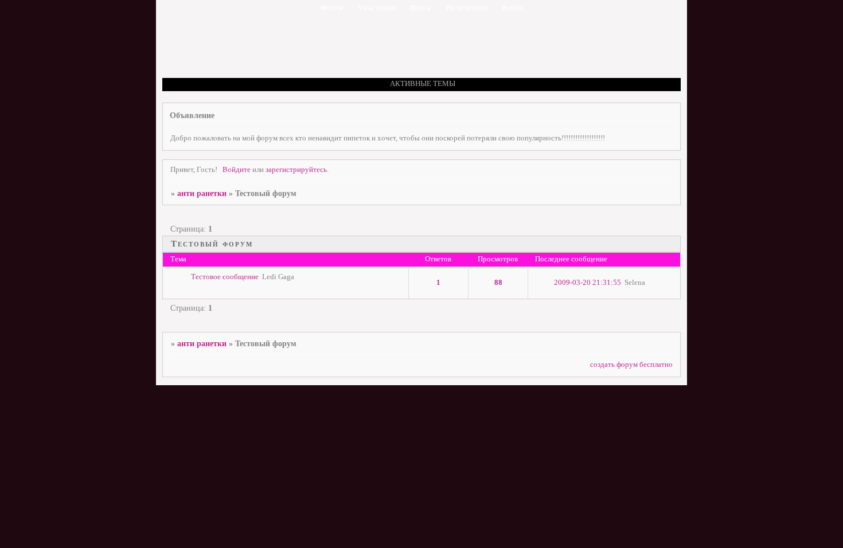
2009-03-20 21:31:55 (587, 283)
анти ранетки (202, 193)
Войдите (237, 170)
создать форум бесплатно (631, 365)
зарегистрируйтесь (296, 170)
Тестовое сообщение (225, 277)
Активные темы (422, 84)
